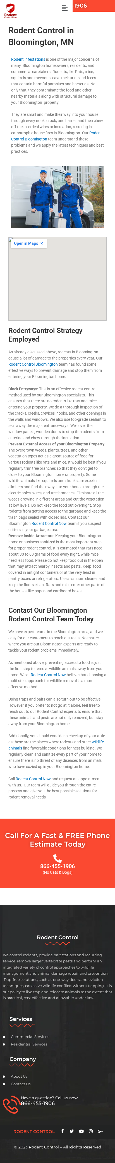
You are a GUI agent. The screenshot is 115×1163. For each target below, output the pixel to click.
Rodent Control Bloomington (33, 364)
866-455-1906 (57, 866)
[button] (65, 8)
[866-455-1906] (57, 858)
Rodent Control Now (49, 523)
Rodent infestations (28, 59)
